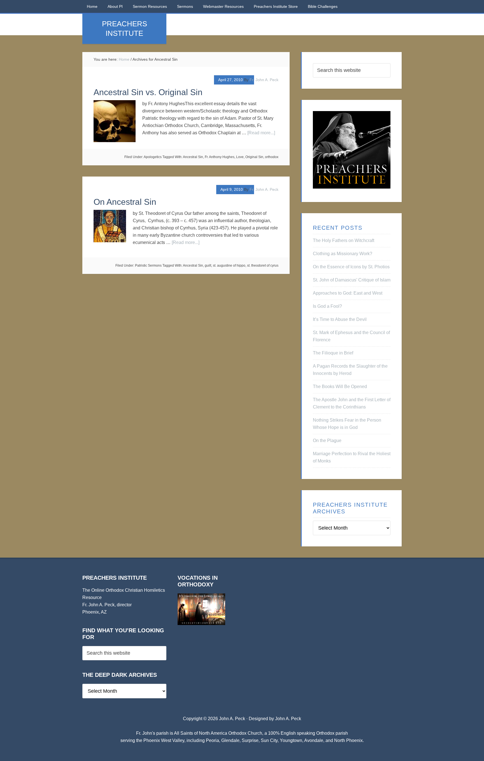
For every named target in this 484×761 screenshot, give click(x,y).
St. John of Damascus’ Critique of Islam (351, 280)
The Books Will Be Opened (340, 386)
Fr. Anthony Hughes (219, 157)
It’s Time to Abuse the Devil (340, 319)
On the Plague (327, 440)
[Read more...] (261, 132)
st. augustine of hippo (229, 265)
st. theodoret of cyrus (262, 265)
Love (240, 157)
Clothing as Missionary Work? (342, 253)
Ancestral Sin (193, 157)
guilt (208, 265)
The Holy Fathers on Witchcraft (343, 240)
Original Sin (254, 157)
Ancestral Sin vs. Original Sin (148, 92)
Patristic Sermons (148, 265)
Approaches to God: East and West (347, 293)
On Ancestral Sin (125, 201)
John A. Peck (288, 718)
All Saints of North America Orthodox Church (218, 733)
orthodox (271, 157)
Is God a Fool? (327, 306)
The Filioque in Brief (333, 353)
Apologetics (153, 157)
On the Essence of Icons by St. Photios (351, 266)
